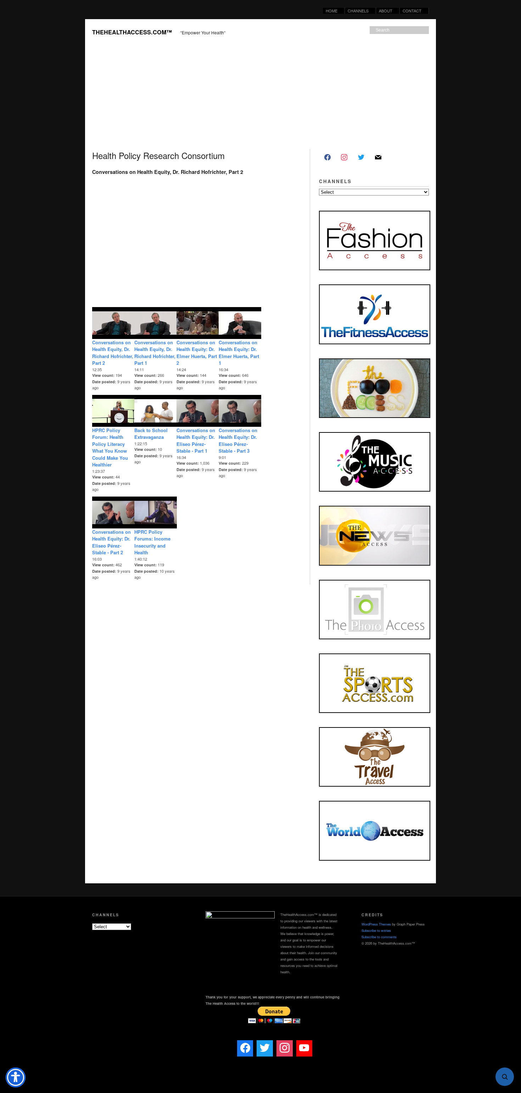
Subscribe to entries (376, 930)
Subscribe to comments (379, 936)
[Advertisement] (260, 96)
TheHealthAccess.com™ (132, 32)
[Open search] (504, 1076)
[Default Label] (378, 157)
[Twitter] (361, 157)
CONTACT (412, 10)
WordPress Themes (376, 924)
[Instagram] (344, 157)
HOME (331, 10)
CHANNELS (357, 10)
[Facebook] (327, 157)
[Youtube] (304, 1048)
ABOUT (384, 10)
